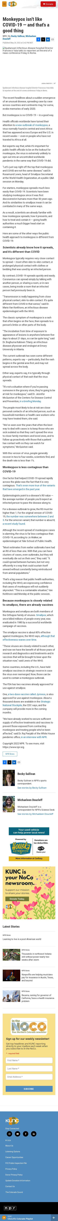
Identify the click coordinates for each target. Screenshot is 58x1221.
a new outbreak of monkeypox (32, 125)
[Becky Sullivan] (9, 778)
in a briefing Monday (30, 401)
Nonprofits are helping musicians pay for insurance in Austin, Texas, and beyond (37, 977)
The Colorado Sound (14, 1192)
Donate (49, 4)
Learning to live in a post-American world (22, 939)
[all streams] (54, 1217)
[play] (4, 1217)
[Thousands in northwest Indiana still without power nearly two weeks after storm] (11, 955)
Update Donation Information (17, 1181)
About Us (9, 1146)
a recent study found (14, 523)
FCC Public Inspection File (16, 1163)
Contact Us (10, 1186)
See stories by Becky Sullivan (32, 787)
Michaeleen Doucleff (30, 800)
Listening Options (12, 1152)
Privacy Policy (11, 1169)
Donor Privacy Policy (14, 1175)
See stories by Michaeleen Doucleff (35, 813)
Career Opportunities (14, 1157)
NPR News (10, 754)
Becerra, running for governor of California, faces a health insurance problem (38, 998)
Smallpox (41, 615)
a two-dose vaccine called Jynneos (27, 694)
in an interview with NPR (34, 737)
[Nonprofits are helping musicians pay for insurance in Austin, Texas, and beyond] (11, 975)
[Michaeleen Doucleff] (9, 804)
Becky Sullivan (18, 36)
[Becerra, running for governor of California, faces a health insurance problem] (11, 996)
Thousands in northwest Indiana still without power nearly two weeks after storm (36, 957)
